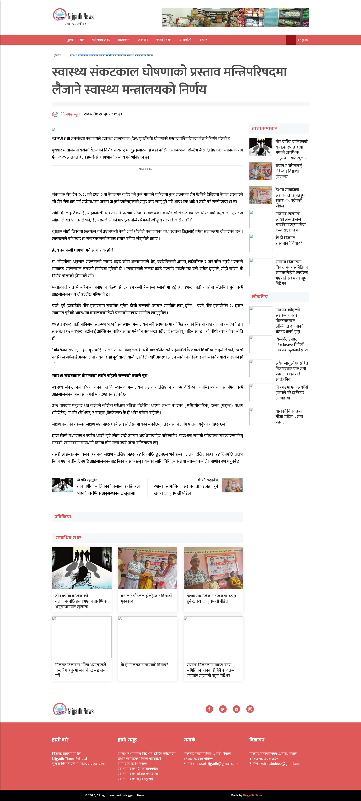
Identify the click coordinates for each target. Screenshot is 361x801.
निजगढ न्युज (70, 114)
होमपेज (58, 55)
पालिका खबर (101, 40)
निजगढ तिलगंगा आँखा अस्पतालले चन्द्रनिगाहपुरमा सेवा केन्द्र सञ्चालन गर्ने (80, 670)
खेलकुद (143, 40)
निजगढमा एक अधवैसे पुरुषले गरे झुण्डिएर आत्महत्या (292, 393)
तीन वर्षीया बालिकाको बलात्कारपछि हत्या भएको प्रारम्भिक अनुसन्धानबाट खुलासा (81, 601)
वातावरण (124, 40)
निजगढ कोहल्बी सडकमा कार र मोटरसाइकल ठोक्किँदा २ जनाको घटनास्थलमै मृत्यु (289, 320)
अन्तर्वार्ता (185, 40)
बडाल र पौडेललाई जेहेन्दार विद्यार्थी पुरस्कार (146, 598)
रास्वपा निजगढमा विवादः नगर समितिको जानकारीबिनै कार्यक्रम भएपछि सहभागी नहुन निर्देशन (210, 670)
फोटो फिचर (164, 40)
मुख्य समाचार (76, 40)
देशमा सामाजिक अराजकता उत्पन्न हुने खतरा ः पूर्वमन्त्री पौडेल (211, 598)
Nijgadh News (252, 795)
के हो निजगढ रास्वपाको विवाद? (144, 665)
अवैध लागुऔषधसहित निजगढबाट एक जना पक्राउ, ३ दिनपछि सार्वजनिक (292, 371)
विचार (203, 40)
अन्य (67, 49)
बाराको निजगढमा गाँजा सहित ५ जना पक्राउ (289, 417)
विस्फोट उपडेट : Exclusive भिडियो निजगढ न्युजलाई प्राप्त (292, 345)
